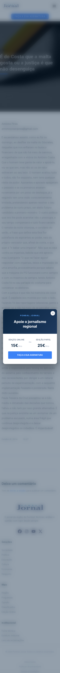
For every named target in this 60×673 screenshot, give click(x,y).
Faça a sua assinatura (30, 355)
